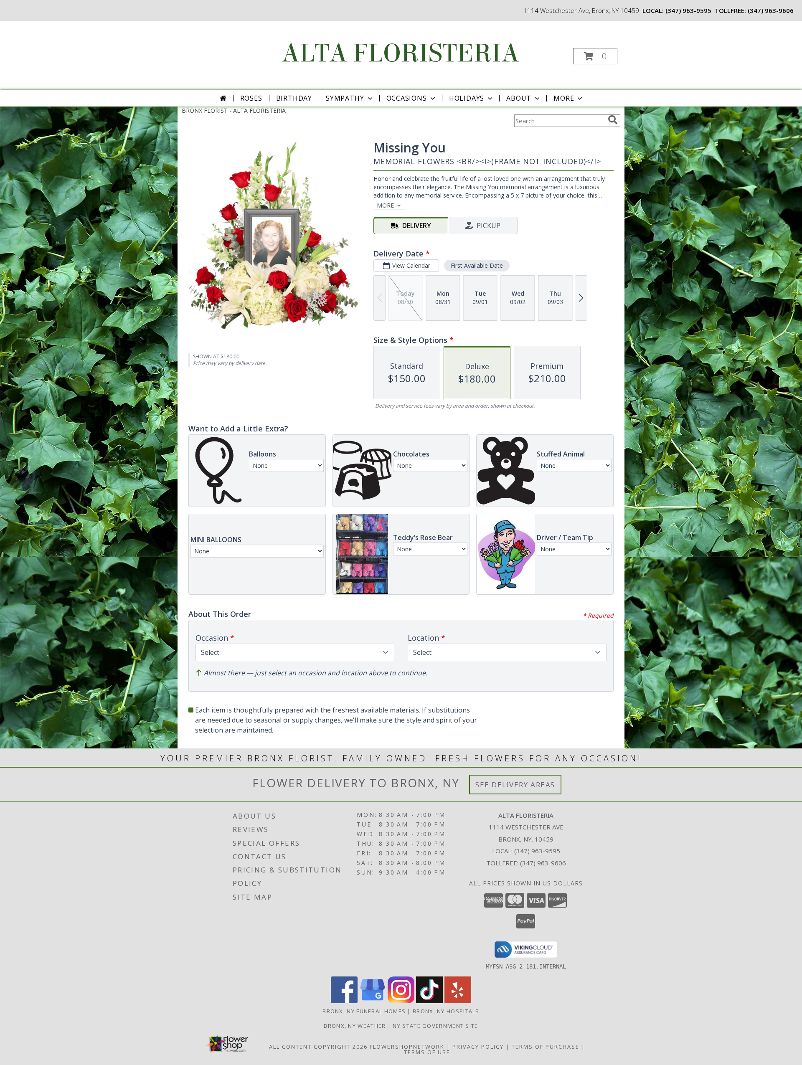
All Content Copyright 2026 (318, 1046)
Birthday (294, 98)
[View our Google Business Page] (372, 1001)
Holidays (466, 98)
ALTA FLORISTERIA (400, 53)
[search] (613, 120)
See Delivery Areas (515, 784)
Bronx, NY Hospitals (446, 1011)
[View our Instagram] (401, 1001)
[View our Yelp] (457, 1001)
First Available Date (477, 265)
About (518, 98)
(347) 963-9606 (771, 10)
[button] (595, 56)
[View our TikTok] (429, 1001)
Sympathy (345, 98)
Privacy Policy (478, 1046)
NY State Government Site (435, 1026)
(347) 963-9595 (688, 10)
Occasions (406, 98)
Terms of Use (427, 1052)
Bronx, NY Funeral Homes (364, 1011)
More (563, 98)
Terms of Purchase (545, 1046)
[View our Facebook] (344, 1001)
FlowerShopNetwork (407, 1046)
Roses (251, 98)
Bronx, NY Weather (355, 1026)
